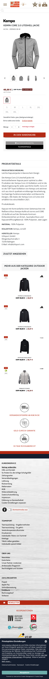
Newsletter (6, 557)
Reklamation (6, 486)
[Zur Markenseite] (9, 21)
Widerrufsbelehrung (9, 492)
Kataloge (5, 538)
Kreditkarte (6, 590)
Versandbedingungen (10, 478)
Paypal (4, 582)
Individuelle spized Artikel (11, 544)
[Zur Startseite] (18, 4)
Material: (6, 224)
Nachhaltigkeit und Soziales (12, 568)
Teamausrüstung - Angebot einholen (16, 525)
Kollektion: (7, 229)
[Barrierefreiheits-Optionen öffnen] (4, 510)
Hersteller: (7, 233)
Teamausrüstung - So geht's (12, 527)
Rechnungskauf (7, 593)
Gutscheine (6, 560)
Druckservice (6, 533)
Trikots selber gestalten (10, 541)
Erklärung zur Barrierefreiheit (12, 500)
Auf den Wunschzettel (25, 143)
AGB (3, 489)
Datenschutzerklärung (10, 495)
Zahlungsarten (7, 475)
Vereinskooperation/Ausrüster (13, 530)
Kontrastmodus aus (20, 510)
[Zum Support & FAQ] (35, 4)
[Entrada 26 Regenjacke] (24, 287)
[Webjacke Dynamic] (24, 380)
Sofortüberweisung (9, 587)
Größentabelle (27, 121)
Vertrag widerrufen (9, 467)
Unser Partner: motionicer (11, 563)
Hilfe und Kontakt (8, 470)
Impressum (6, 497)
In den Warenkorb (25, 135)
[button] (5, 4)
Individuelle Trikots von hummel (14, 536)
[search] (24, 10)
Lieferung (5, 481)
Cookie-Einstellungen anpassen (14, 503)
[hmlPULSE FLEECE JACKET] (24, 349)
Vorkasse (5, 596)
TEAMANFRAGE (24, 147)
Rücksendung (7, 484)
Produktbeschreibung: (13, 170)
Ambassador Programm (11, 566)
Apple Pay (6, 585)
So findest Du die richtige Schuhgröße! (16, 473)
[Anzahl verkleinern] (12, 127)
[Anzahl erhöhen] (19, 127)
